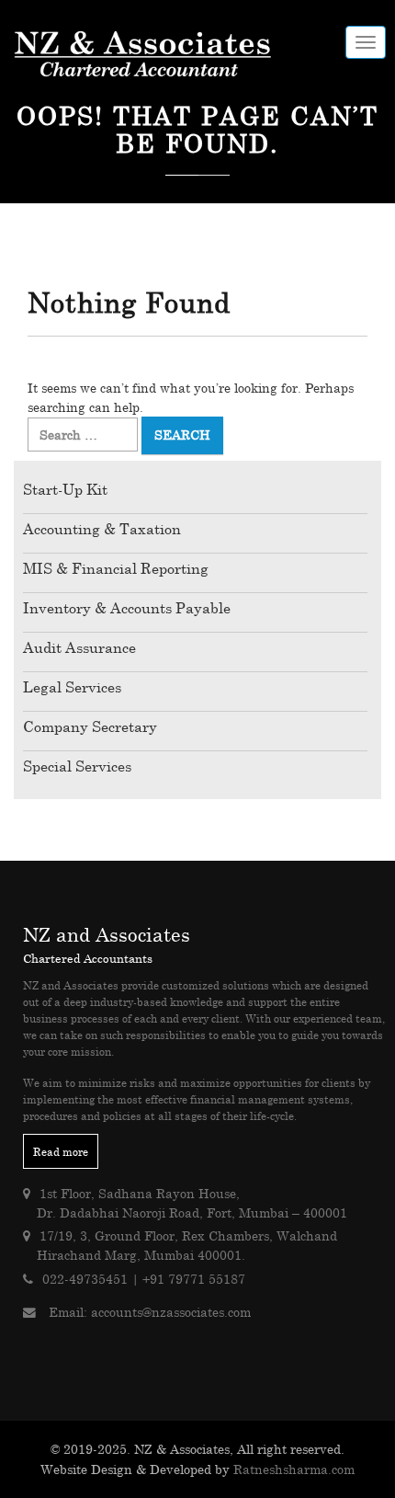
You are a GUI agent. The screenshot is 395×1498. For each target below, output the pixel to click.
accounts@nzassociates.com (171, 1312)
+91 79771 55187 (193, 1278)
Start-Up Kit (65, 489)
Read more (60, 1151)
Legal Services (72, 687)
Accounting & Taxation (102, 529)
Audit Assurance (79, 647)
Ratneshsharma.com (294, 1469)
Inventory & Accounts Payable (127, 608)
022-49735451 (85, 1278)
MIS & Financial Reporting (116, 568)
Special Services (77, 766)
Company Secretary (90, 726)
